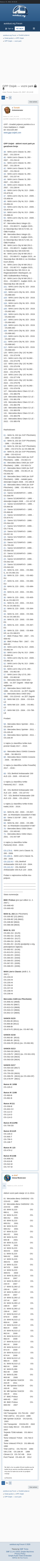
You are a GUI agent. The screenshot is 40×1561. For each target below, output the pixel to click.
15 (5, 515)
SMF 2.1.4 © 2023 (13, 1552)
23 (5, 559)
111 (5, 341)
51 (5, 658)
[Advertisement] (20, 63)
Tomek (17, 108)
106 (5, 314)
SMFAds (14, 1558)
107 (5, 319)
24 (5, 564)
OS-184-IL (8, 856)
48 (5, 201)
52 (5, 663)
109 (5, 330)
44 (5, 179)
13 (5, 504)
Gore (3, 1483)
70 (5, 828)
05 (5, 457)
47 (5, 196)
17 (5, 526)
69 (5, 773)
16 (5, 520)
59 (5, 729)
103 (5, 297)
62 (5, 688)
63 (5, 694)
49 (5, 647)
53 (5, 207)
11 (5, 498)
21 (5, 548)
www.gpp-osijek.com (12, 132)
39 (5, 152)
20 (5, 542)
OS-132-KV (8, 861)
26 (5, 575)
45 (5, 185)
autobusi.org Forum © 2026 (20, 1544)
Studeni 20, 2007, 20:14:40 (11, 116)
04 (5, 452)
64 (5, 751)
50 (5, 652)
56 (5, 669)
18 (5, 531)
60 (5, 735)
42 (5, 168)
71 (5, 834)
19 (5, 537)
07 (5, 468)
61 (5, 680)
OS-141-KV (8, 867)
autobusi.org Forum (13, 23)
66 (5, 705)
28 (5, 586)
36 (5, 630)
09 (5, 485)
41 (5, 163)
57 (5, 674)
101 (5, 286)
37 (5, 636)
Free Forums (24, 1558)
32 (5, 608)
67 (5, 710)
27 (5, 581)
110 (5, 336)
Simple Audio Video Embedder (20, 1556)
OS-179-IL (8, 850)
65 (5, 699)
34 (5, 619)
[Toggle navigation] (34, 28)
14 (5, 509)
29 (5, 592)
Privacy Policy (20, 1554)
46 (5, 190)
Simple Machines (27, 1552)
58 (5, 724)
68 (5, 757)
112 (5, 347)
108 (5, 325)
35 (5, 625)
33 (5, 614)
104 (5, 303)
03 (5, 446)
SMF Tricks (24, 1549)
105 (5, 308)
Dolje (3, 97)
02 (5, 441)
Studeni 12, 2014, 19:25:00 (15, 1185)
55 (5, 218)
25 (5, 570)
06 (5, 463)
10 (5, 493)
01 (5, 435)
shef (15, 1175)
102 (5, 292)
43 (5, 174)
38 (5, 641)
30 (5, 597)
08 (5, 476)
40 (5, 157)
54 (5, 212)
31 (5, 603)
